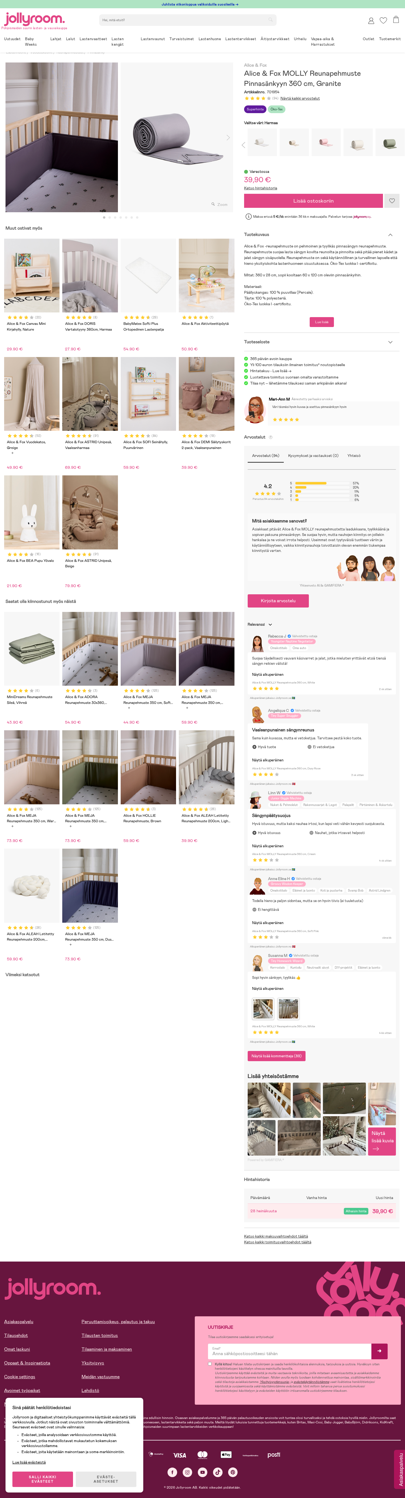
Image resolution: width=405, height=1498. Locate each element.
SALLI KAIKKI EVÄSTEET (42, 1479)
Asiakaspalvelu (18, 1322)
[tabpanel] (62, 137)
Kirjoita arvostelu (278, 601)
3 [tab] (115, 217)
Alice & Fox (255, 65)
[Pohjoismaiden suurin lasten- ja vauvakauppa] (34, 18)
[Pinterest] (233, 1472)
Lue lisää (321, 322)
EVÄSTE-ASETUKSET (106, 1479)
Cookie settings (19, 1377)
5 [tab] (126, 217)
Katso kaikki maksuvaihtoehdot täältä (276, 1236)
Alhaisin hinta (356, 1211)
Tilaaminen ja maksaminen (107, 1349)
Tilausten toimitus (100, 1335)
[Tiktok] (218, 1472)
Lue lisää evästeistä (29, 1462)
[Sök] (270, 19)
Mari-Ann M (279, 399)
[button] (383, 20)
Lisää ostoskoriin (313, 200)
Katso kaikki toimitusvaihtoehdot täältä (277, 1242)
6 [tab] (131, 217)
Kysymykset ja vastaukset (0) (313, 455)
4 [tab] (120, 217)
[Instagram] (187, 1472)
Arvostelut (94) (265, 455)
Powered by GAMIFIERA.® (266, 1160)
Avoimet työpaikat (22, 1390)
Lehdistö (90, 1390)
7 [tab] (137, 217)
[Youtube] (202, 1472)
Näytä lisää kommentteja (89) (277, 1055)
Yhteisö (354, 455)
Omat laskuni (17, 1349)
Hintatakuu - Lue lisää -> (270, 370)
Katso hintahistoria (260, 188)
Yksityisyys (93, 1363)
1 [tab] (104, 217)
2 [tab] (109, 217)
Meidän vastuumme (101, 1377)
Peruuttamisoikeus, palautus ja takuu (118, 1322)
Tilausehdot (16, 1335)
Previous (10, 137)
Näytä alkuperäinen (268, 674)
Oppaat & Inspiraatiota (27, 1363)
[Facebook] (172, 1472)
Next (228, 137)
